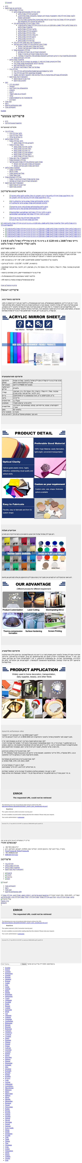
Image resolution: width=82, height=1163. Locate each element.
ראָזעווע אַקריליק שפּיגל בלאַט (27, 31)
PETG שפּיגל (13, 171)
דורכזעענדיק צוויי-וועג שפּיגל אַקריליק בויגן (27, 42)
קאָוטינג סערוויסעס (20, 80)
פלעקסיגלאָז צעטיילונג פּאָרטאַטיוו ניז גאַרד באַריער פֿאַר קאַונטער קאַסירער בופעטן (40, 75)
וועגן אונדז (8, 101)
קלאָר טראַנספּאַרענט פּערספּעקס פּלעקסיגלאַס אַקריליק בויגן (33, 71)
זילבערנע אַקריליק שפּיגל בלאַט (28, 14)
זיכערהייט (12, 99)
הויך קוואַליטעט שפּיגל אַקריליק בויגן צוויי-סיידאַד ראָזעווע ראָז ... (30, 197)
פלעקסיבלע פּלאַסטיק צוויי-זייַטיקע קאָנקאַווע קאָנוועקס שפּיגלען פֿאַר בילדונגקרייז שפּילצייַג (47, 56)
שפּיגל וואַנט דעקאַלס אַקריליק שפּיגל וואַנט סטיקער (30, 44)
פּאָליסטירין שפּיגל (15, 169)
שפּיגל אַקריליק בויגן (63, 897)
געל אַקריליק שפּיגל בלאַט (26, 40)
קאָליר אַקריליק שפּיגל (16, 145)
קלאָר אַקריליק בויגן (15, 133)
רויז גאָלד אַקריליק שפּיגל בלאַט (28, 35)
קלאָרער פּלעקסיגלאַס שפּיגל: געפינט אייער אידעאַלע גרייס (28, 203)
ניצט (6, 82)
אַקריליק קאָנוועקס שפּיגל (22, 50)
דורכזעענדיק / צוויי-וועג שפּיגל (18, 158)
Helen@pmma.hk (23, 851)
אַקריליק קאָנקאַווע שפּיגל (22, 58)
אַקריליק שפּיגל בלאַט (16, 10)
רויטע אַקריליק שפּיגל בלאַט (27, 37)
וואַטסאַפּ (4, 903)
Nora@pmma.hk (10, 851)
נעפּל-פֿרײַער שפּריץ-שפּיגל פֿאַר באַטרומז (27, 67)
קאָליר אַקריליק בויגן (15, 135)
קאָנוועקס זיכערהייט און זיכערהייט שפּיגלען (32, 52)
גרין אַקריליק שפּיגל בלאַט (26, 38)
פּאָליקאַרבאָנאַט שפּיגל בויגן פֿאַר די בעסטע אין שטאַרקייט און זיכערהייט (37, 61)
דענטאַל (12, 86)
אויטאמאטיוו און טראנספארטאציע (20, 98)
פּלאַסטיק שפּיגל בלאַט (16, 59)
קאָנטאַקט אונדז (10, 107)
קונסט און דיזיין (14, 84)
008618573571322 (11, 855)
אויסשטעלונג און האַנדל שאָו (18, 88)
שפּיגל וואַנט (17, 895)
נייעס (6, 103)
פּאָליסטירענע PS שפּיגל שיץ (23, 65)
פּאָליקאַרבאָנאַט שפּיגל (16, 173)
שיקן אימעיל (5, 901)
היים (6, 6)
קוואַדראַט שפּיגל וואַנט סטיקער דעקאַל (30, 46)
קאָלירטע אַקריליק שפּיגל (48, 897)
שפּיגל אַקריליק (34, 897)
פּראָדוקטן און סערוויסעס (13, 8)
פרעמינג (12, 90)
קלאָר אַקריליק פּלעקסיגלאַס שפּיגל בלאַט (27, 12)
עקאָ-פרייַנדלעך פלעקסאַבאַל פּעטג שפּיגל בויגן (28, 63)
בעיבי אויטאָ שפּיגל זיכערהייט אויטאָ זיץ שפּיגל (33, 54)
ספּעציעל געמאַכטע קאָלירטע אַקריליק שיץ (28, 73)
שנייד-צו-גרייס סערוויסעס (22, 79)
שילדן (11, 96)
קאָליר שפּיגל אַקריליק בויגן (20, 897)
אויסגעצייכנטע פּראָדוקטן (13, 123)
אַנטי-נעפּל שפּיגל (14, 175)
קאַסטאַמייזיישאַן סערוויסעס (18, 77)
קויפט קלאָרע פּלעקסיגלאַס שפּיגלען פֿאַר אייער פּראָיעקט (27, 208)
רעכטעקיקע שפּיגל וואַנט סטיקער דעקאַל (31, 48)
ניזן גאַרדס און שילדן (15, 137)
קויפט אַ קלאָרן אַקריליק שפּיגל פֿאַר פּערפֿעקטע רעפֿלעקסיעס (29, 214)
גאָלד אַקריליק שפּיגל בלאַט (26, 33)
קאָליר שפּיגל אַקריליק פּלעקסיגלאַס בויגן (27, 23)
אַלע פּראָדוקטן (6, 897)
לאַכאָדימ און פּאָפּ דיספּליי (17, 94)
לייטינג (11, 92)
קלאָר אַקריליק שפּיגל (16, 141)
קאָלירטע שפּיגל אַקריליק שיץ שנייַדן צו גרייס (23, 219)
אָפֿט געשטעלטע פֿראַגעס (13, 105)
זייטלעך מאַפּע (26, 895)
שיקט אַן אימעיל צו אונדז (9, 285)
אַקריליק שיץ (13, 69)
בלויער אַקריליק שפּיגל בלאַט (27, 29)
